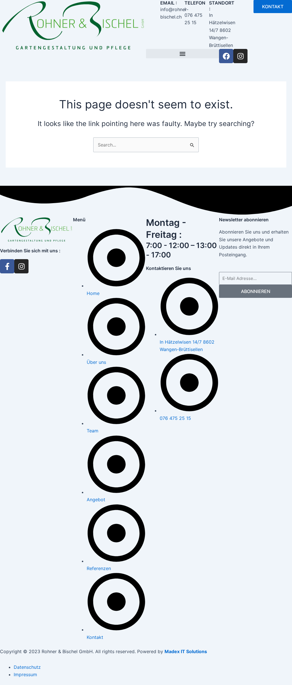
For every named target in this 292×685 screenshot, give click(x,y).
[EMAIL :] (153, 7)
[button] (182, 53)
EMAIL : (168, 3)
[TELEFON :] (177, 7)
